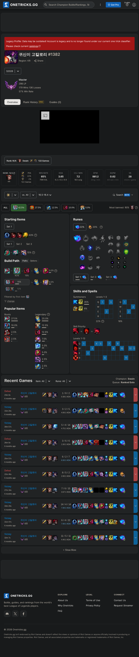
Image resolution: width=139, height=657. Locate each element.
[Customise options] (134, 4)
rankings (33, 46)
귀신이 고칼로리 (29, 393)
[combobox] (22, 195)
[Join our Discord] (7, 614)
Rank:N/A (8, 173)
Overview (12, 102)
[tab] (27, 161)
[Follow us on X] (15, 614)
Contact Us (120, 600)
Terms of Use (93, 600)
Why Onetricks (65, 605)
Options (33, 261)
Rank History (33, 102)
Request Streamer (123, 605)
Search (122, 195)
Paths (25, 261)
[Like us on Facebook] (23, 614)
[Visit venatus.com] (92, 138)
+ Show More (69, 550)
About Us (63, 600)
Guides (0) (55, 102)
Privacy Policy (93, 605)
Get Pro (115, 4)
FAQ (60, 611)
